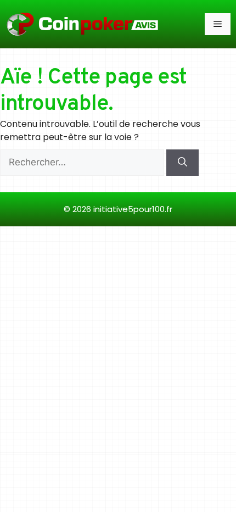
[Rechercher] (182, 162)
